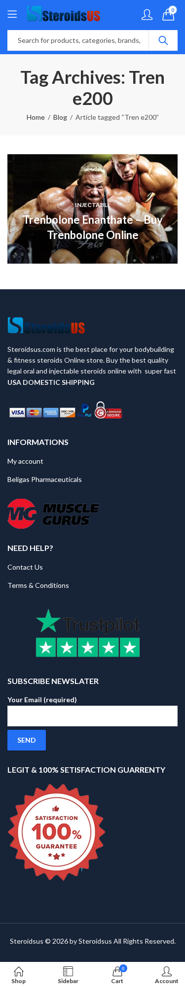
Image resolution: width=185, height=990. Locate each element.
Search (163, 40)
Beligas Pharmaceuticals (44, 479)
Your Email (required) (42, 699)
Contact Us (25, 567)
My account (25, 461)
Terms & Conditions (38, 585)
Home (36, 117)
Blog (60, 117)
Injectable (93, 204)
